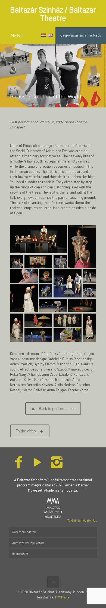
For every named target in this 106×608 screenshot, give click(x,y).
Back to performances (57, 408)
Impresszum (20, 553)
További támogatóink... (82, 520)
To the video (26, 431)
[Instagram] (56, 466)
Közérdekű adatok (24, 532)
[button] (38, 239)
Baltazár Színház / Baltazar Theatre (53, 13)
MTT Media (62, 597)
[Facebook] (18, 466)
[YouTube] (37, 466)
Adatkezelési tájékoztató (28, 542)
